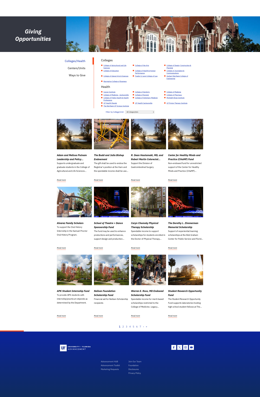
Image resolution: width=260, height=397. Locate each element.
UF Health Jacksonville (143, 103)
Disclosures (133, 369)
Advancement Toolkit (110, 365)
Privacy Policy (134, 373)
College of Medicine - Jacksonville (116, 95)
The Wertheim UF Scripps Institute (116, 106)
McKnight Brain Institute (175, 98)
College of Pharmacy (174, 95)
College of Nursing (142, 95)
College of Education (111, 71)
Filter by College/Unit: (115, 112)
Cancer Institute (109, 92)
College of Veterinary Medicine (146, 98)
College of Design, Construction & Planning (179, 66)
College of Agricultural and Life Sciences (114, 66)
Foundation (133, 365)
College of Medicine (174, 92)
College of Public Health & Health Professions (116, 99)
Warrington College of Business (115, 81)
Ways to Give (77, 75)
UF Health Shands (110, 103)
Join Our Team (134, 361)
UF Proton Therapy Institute (177, 103)
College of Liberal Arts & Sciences (115, 76)
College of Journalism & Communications (175, 72)
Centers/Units (76, 68)
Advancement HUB (109, 361)
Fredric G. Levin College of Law (146, 76)
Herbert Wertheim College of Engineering (177, 77)
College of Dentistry (142, 92)
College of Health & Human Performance (145, 72)
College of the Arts (142, 65)
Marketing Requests (110, 369)
